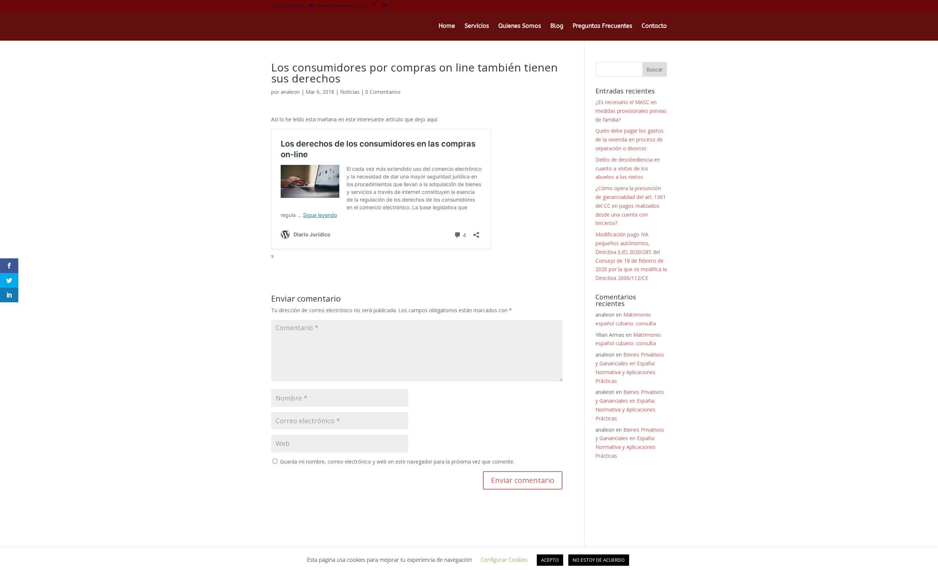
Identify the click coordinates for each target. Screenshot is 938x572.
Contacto (654, 26)
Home (447, 26)
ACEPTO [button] (550, 560)
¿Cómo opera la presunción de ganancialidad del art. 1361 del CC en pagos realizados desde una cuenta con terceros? (630, 205)
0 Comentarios (382, 91)
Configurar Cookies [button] (504, 559)
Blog (556, 26)
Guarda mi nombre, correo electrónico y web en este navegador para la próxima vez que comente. (397, 461)
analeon (290, 91)
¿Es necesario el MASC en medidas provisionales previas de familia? (630, 111)
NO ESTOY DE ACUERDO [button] (599, 560)
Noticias (349, 91)
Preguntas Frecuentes (602, 26)
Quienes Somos (519, 26)
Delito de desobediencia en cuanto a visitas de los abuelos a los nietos (627, 168)
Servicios (477, 26)
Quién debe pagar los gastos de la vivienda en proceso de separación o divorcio (629, 139)
